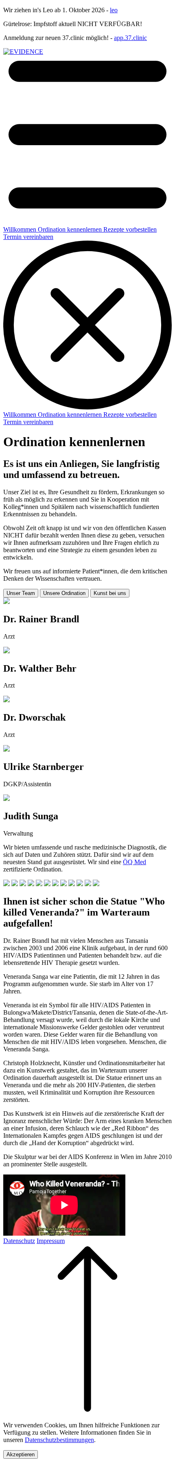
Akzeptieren (21, 1454)
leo (114, 10)
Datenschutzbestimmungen (59, 1439)
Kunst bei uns (110, 593)
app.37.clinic (130, 37)
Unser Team (21, 593)
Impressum (51, 1240)
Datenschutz (19, 1240)
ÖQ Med (134, 861)
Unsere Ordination (64, 593)
